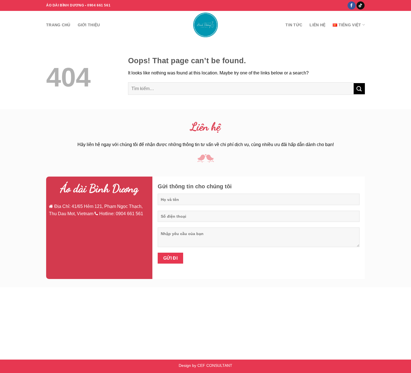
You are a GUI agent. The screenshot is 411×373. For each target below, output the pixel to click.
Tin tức (293, 25)
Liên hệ (317, 25)
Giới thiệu (89, 25)
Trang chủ (58, 25)
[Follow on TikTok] (360, 5)
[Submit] (359, 88)
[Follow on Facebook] (352, 5)
